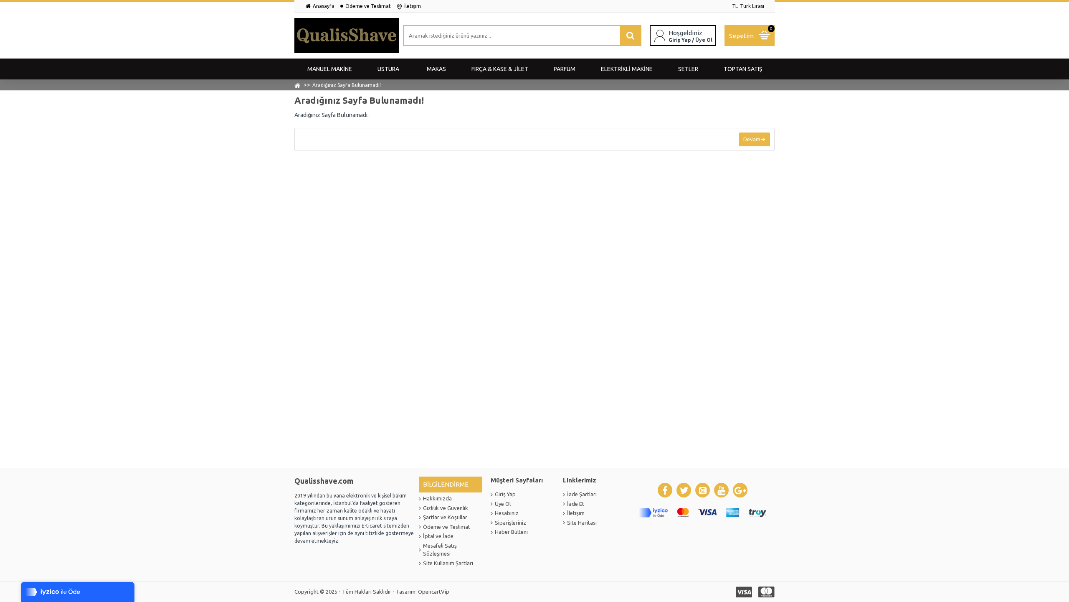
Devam (751, 139)
